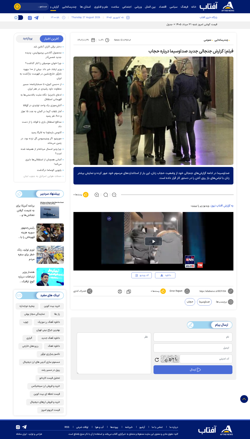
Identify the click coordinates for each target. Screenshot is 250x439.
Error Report (176, 291)
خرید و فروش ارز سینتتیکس (45, 386)
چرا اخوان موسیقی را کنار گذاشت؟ (43, 63)
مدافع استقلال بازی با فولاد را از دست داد (42, 124)
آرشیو (142, 427)
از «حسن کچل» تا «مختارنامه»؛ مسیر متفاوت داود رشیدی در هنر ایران (42, 86)
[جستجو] (17, 6)
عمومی (207, 40)
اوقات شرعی (82, 427)
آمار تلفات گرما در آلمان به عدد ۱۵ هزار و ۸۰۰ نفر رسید (41, 114)
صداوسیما (204, 302)
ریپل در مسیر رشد (50, 370)
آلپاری (29, 338)
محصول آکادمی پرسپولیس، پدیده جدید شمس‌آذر (43, 55)
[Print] (119, 291)
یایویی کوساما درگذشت (49, 170)
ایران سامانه (21, 434)
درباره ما (174, 427)
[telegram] (36, 17)
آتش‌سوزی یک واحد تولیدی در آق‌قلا (42, 105)
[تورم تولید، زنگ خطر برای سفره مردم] (49, 254)
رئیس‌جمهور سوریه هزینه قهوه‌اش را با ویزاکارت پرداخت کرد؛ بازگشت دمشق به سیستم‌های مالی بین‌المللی (25, 233)
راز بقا (57, 314)
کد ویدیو (144, 275)
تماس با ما (157, 427)
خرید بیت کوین (52, 306)
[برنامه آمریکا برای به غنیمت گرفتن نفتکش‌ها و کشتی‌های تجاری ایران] (49, 210)
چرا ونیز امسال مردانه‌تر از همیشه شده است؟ (41, 151)
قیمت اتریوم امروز (50, 410)
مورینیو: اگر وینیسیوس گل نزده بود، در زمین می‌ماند (41, 141)
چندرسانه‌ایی (221, 40)
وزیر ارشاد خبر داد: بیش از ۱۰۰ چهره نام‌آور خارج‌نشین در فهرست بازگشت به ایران (41, 73)
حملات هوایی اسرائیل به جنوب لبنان (42, 176)
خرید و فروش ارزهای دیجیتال (45, 402)
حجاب (190, 302)
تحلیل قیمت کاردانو (49, 378)
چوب (25, 322)
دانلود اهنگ (54, 346)
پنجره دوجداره (27, 306)
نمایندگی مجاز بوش (34, 314)
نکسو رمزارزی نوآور (50, 354)
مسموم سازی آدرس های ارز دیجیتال (41, 362)
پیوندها (114, 427)
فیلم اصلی (161, 286)
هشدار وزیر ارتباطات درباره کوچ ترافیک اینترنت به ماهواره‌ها (26, 277)
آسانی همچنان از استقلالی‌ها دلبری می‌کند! (43, 162)
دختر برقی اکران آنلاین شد (48, 47)
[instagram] (30, 17)
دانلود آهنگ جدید (50, 338)
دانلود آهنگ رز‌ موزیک (49, 322)
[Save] (128, 291)
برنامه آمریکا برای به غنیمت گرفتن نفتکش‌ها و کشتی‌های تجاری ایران (25, 211)
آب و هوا (99, 427)
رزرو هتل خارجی (30, 346)
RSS (67, 427)
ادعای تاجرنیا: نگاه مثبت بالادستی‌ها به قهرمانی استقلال (41, 97)
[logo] (217, 6)
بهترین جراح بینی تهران (48, 330)
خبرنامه (129, 427)
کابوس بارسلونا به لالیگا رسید (46, 133)
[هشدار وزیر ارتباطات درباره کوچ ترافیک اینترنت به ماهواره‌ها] (49, 276)
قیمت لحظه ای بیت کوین (47, 394)
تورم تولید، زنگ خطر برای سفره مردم (26, 254)
